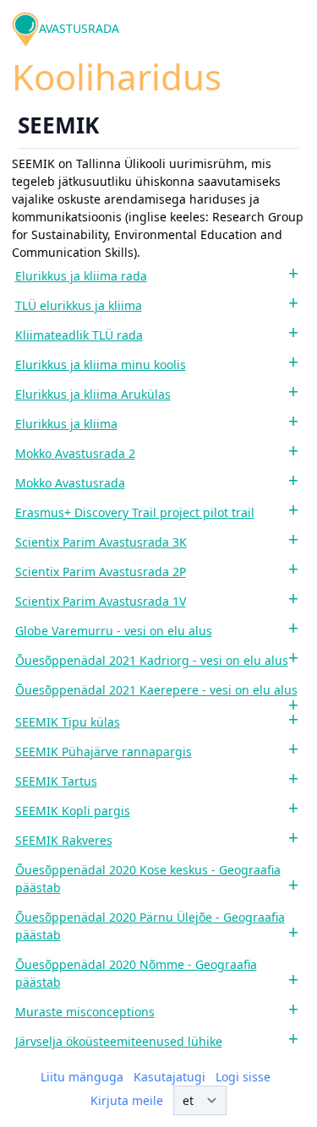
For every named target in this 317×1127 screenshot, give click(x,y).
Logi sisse (243, 1077)
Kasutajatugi (169, 1077)
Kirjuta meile (126, 1100)
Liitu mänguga (82, 1077)
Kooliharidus (116, 76)
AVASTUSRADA (79, 28)
